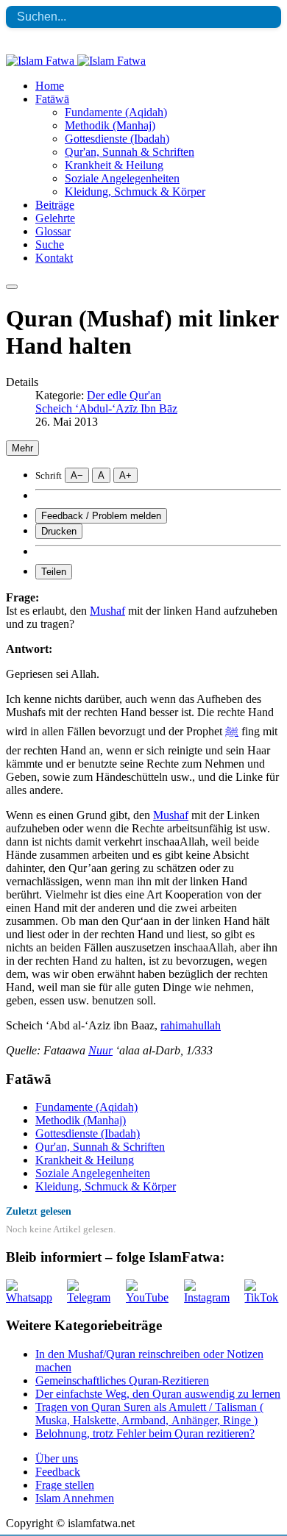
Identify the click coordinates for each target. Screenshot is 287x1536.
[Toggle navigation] (12, 287)
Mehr (22, 448)
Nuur (100, 1050)
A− (77, 475)
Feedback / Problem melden (101, 515)
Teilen (53, 571)
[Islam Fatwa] (76, 60)
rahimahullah (190, 1025)
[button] (52, 99)
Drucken (59, 531)
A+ (125, 475)
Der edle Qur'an (124, 395)
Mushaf (107, 610)
